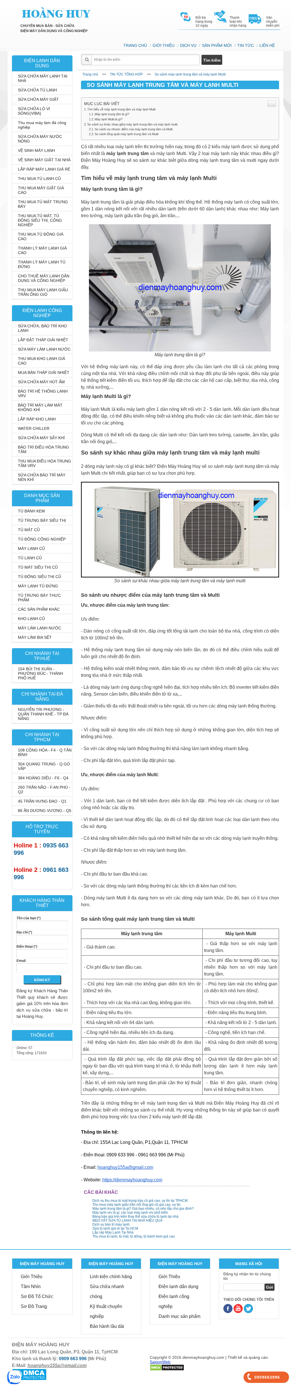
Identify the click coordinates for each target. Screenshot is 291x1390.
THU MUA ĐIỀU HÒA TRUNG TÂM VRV (44, 463)
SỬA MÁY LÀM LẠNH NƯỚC (44, 349)
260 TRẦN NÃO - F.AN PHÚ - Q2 (44, 789)
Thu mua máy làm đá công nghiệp (42, 124)
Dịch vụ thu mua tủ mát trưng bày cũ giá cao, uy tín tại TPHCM (140, 1201)
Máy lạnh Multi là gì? (108, 119)
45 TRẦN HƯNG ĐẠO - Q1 (42, 801)
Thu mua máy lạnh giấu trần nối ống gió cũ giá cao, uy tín (136, 1205)
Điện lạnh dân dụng (178, 1286)
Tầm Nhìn (31, 1286)
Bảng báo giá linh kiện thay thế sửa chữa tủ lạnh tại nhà (135, 1217)
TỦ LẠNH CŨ (30, 558)
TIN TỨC (245, 45)
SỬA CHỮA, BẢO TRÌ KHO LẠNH (42, 328)
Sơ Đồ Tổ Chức (37, 1296)
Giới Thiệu (31, 1276)
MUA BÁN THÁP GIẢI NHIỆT (43, 372)
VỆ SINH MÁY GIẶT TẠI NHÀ (44, 160)
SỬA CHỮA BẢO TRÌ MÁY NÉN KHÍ (41, 477)
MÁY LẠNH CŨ (31, 548)
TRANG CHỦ (135, 45)
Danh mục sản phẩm (179, 1316)
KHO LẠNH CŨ (31, 618)
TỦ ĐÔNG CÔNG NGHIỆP (42, 539)
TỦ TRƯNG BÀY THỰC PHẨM (39, 597)
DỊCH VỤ (188, 45)
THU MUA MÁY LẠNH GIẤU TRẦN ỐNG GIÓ (43, 292)
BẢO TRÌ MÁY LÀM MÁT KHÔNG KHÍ (40, 407)
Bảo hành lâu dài (107, 1326)
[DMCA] (167, 1367)
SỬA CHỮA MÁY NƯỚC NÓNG (40, 138)
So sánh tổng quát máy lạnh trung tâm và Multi (126, 134)
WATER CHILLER (33, 428)
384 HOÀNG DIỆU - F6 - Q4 (43, 778)
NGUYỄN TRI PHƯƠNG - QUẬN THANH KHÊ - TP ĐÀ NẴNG (43, 714)
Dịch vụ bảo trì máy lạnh (111, 1224)
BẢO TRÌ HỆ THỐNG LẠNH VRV (43, 393)
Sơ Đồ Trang (34, 1306)
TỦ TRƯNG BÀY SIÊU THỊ (42, 520)
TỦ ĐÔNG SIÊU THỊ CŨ (39, 576)
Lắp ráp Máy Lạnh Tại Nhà (113, 1232)
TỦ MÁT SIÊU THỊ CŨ (38, 567)
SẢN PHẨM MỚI (217, 45)
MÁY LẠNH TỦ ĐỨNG (38, 586)
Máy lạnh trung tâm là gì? (112, 114)
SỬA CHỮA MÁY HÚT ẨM (41, 382)
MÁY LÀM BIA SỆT (35, 637)
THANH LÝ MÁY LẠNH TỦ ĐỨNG (41, 264)
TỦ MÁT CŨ (29, 529)
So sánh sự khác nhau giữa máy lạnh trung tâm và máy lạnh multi (132, 124)
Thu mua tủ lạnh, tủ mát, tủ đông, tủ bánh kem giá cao (133, 1236)
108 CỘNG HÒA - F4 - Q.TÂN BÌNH (45, 752)
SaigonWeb (160, 1362)
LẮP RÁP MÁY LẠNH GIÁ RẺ (44, 169)
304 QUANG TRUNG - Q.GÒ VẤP (44, 766)
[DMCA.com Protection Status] (29, 1374)
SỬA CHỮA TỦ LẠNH (37, 90)
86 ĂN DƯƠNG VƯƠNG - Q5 (44, 810)
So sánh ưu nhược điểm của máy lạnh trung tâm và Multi (133, 129)
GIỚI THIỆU (163, 45)
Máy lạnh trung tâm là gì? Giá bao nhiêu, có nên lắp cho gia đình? (143, 1209)
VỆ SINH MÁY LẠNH (36, 150)
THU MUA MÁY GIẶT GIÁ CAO (41, 190)
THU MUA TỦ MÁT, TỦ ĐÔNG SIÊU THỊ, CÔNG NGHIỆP (40, 220)
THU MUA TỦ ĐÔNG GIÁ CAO (40, 236)
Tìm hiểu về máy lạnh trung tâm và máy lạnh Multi (121, 109)
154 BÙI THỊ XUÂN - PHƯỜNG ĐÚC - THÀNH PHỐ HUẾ (40, 673)
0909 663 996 (73, 1358)
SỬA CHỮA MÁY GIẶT (38, 99)
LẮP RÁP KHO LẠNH (37, 419)
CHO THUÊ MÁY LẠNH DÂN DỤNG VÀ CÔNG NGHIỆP (43, 278)
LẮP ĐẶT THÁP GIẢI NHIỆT (43, 340)
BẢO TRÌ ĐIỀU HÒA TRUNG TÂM (43, 449)
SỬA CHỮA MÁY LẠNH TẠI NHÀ (42, 78)
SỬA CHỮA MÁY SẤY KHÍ (41, 438)
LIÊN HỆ (267, 45)
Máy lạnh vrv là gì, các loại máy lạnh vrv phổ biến (130, 1213)
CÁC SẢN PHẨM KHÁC (39, 609)
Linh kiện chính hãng (111, 1276)
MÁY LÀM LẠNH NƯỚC (39, 628)
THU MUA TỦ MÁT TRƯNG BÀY (43, 204)
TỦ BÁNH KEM (31, 511)
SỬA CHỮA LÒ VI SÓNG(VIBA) (34, 111)
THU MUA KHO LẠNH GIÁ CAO (41, 360)
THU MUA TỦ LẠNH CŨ (39, 178)
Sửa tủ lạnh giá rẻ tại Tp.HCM (115, 1228)
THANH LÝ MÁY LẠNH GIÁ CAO (42, 250)
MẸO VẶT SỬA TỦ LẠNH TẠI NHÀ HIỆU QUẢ (127, 1220)
